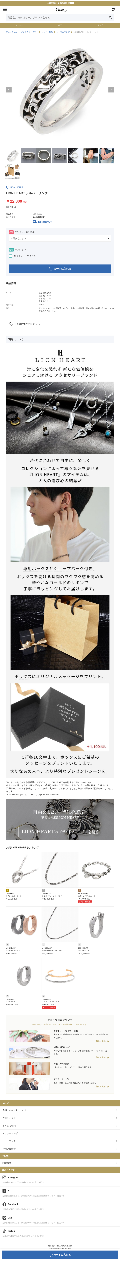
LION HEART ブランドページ (24, 324)
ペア (60, 25)
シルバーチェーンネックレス (52, 896)
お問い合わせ (9, 1148)
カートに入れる (62, 268)
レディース (20, 25)
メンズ (100, 25)
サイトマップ (9, 1141)
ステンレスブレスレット (86, 896)
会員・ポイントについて (14, 1110)
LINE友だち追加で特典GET (59, 3)
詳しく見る (101, 1041)
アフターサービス (11, 1133)
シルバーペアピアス (13, 950)
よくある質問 (9, 1125)
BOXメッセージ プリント (25, 256)
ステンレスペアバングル (50, 1001)
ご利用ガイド (9, 1118)
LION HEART (16, 187)
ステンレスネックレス (14, 896)
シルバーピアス (83, 950)
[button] (9, 89)
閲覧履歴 (6, 1162)
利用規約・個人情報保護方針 (60, 1246)
